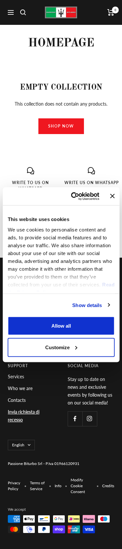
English (18, 444)
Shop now (61, 126)
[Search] (23, 12)
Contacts (17, 400)
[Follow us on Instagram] (89, 418)
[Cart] (110, 12)
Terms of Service (37, 485)
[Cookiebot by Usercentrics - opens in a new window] (73, 196)
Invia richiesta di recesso (23, 415)
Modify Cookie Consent (78, 485)
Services (16, 376)
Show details (87, 305)
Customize (57, 347)
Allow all (61, 326)
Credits (108, 485)
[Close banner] (112, 196)
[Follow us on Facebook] (75, 418)
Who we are (20, 388)
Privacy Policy (14, 485)
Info (58, 485)
